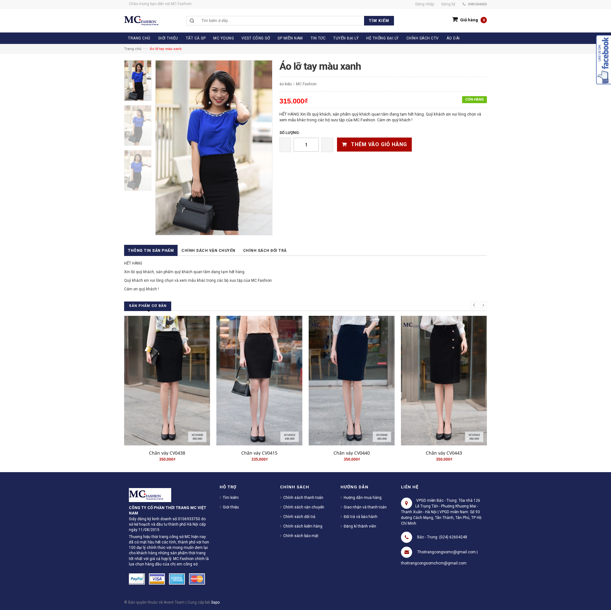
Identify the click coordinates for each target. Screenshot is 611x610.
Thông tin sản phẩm (151, 250)
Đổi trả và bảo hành (360, 516)
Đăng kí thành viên (360, 526)
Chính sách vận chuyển (208, 250)
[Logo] (150, 495)
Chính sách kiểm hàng (302, 526)
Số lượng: (289, 133)
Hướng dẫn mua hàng (363, 497)
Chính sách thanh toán (303, 497)
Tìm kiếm (231, 497)
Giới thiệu (231, 507)
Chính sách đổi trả (265, 250)
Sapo (215, 602)
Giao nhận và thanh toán (365, 507)
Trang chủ (132, 49)
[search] (296, 20)
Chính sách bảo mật (301, 536)
